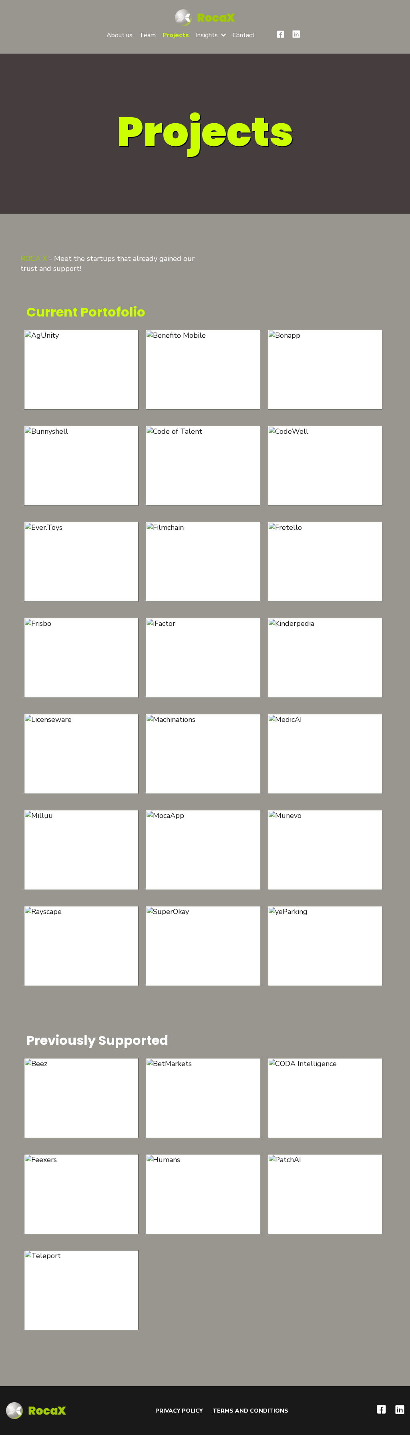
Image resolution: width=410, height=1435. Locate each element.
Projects (176, 35)
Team (147, 35)
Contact (244, 35)
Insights (207, 35)
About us (120, 35)
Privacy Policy (179, 1411)
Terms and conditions (250, 1411)
